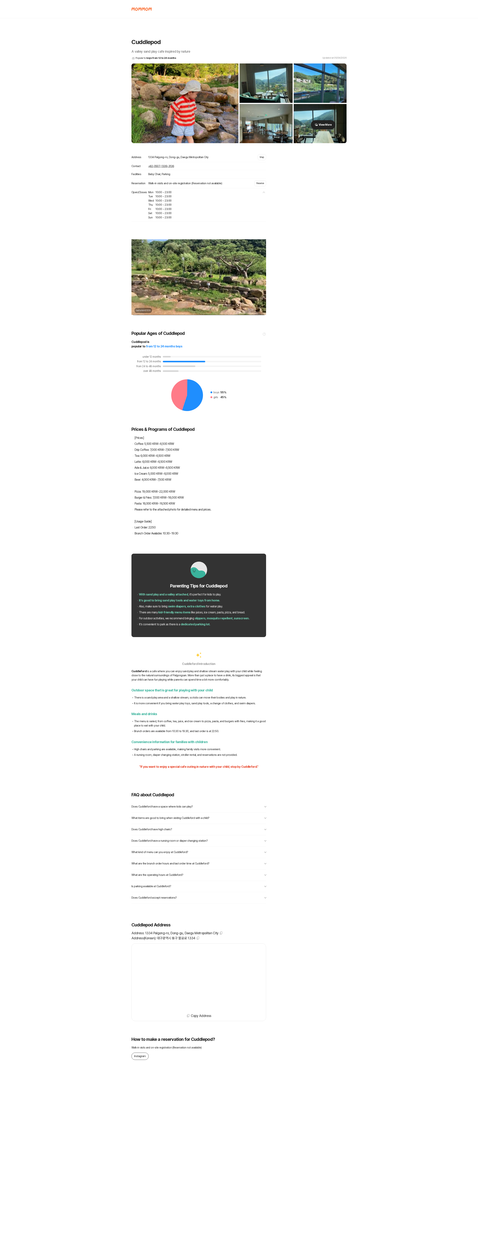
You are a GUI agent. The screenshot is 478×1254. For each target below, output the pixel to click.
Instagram (140, 1056)
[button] (263, 192)
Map (262, 157)
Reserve (260, 183)
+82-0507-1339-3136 (161, 166)
